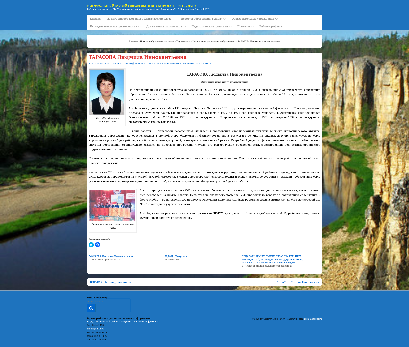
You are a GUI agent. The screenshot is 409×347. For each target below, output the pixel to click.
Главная (95, 18)
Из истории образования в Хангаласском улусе (139, 18)
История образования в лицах (201, 18)
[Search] (91, 308)
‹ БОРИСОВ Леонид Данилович (110, 282)
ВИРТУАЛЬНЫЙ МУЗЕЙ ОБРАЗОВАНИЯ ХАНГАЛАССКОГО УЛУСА (142, 6)
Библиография (269, 26)
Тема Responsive (313, 318)
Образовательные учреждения (253, 18)
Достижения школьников (164, 26)
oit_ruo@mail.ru (95, 328)
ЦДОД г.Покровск (176, 256)
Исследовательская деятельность (113, 26)
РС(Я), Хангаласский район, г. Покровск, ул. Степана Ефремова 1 (123, 321)
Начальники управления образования (187, 63)
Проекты (243, 26)
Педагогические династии (210, 26)
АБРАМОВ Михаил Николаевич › (298, 282)
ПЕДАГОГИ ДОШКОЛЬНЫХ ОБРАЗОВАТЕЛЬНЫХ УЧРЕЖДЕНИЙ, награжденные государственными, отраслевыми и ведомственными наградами (272, 259)
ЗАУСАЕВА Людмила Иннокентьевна (111, 256)
